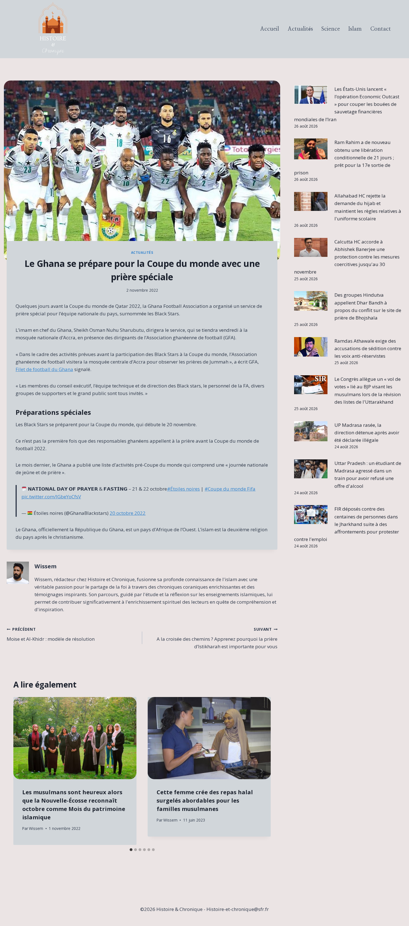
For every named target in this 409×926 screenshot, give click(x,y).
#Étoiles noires (183, 489)
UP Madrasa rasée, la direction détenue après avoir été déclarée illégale (366, 432)
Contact (380, 29)
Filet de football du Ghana (44, 369)
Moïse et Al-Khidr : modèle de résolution (51, 634)
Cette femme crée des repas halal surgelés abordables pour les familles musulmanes (205, 800)
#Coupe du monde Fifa (229, 489)
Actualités (300, 29)
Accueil (269, 29)
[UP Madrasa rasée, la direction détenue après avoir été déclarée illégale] (310, 431)
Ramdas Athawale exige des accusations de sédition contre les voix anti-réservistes (367, 348)
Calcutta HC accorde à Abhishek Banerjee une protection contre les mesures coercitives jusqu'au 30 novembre (347, 256)
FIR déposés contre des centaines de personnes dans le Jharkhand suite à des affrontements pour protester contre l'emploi (346, 524)
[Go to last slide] (23, 771)
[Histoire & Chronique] (53, 29)
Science (330, 29)
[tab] (131, 849)
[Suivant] (261, 771)
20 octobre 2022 (128, 513)
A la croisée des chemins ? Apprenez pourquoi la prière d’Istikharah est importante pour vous (217, 638)
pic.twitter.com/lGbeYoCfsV (51, 496)
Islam (355, 29)
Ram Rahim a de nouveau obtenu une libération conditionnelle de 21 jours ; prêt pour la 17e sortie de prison (344, 157)
